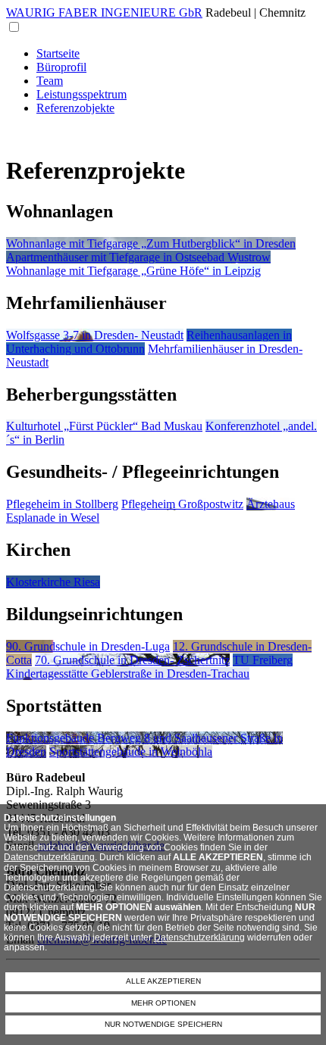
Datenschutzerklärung (49, 857)
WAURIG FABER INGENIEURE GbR (104, 12)
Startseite (58, 53)
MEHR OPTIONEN (163, 1003)
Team (49, 80)
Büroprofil (61, 67)
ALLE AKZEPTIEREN (163, 981)
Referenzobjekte (75, 107)
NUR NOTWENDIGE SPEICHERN (163, 1024)
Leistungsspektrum (81, 94)
